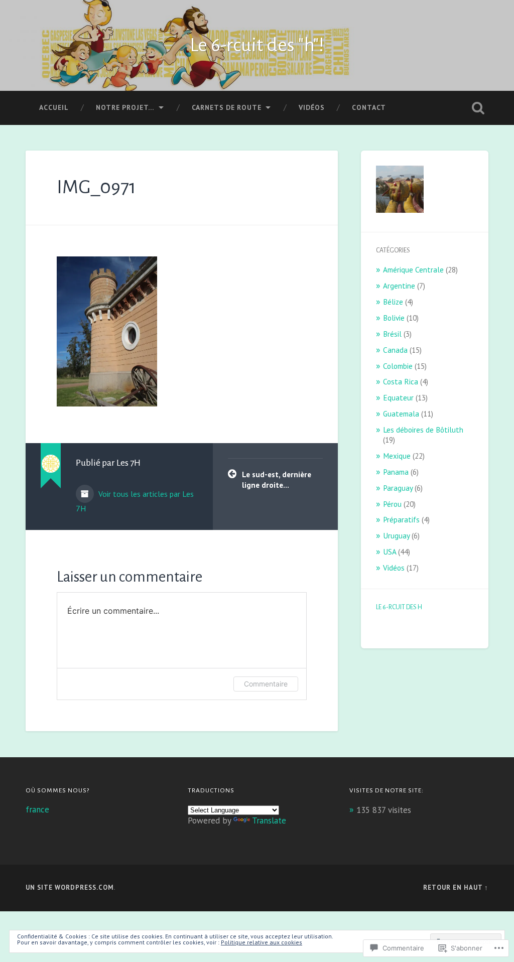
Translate (269, 820)
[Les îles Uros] (400, 190)
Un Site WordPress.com (69, 887)
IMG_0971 (96, 187)
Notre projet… (125, 107)
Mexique (397, 456)
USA (389, 551)
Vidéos (312, 107)
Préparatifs (401, 519)
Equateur (398, 397)
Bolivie (394, 318)
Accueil (54, 107)
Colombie (398, 366)
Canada (395, 350)
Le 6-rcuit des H (399, 607)
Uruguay (396, 535)
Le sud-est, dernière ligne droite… (276, 479)
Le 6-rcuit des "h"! (257, 45)
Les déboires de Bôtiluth (423, 430)
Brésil (392, 334)
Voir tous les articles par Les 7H (135, 501)
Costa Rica (400, 381)
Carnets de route (227, 107)
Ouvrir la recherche (478, 108)
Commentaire (266, 683)
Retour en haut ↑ (455, 887)
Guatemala (401, 413)
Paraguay (398, 488)
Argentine (399, 286)
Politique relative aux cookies (261, 942)
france (37, 809)
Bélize (393, 302)
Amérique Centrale (413, 269)
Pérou (392, 504)
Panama (396, 472)
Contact (369, 107)
